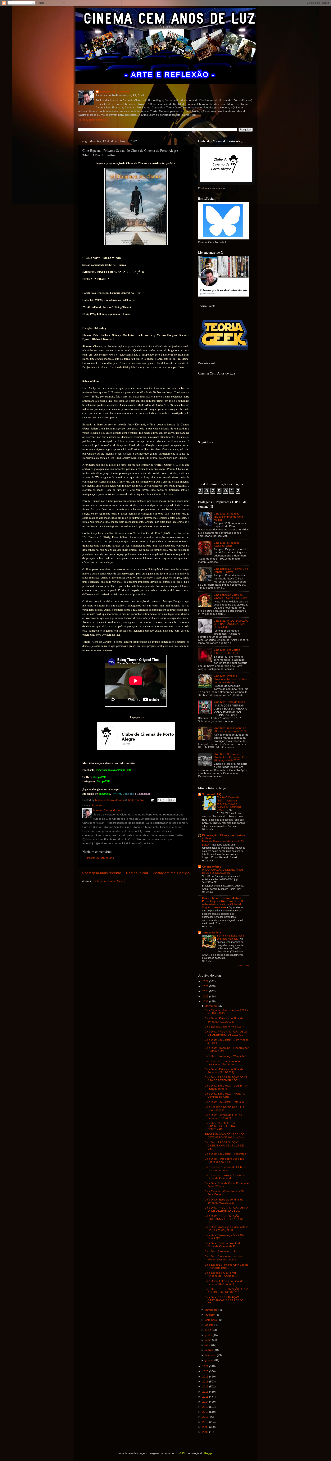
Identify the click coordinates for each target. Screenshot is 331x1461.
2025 (205, 986)
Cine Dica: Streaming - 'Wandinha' (225, 1056)
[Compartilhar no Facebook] (170, 800)
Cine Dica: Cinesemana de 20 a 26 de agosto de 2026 (230, 730)
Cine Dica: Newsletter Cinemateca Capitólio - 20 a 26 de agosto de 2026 (230, 757)
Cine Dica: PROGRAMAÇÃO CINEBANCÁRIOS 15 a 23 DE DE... (224, 1145)
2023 (205, 996)
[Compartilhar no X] (167, 800)
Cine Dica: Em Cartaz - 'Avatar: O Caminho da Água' (225, 1095)
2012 (205, 1411)
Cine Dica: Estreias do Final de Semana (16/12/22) (223, 1116)
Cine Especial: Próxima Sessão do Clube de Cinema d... (225, 1177)
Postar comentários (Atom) (109, 881)
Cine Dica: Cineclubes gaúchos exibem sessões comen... (223, 1258)
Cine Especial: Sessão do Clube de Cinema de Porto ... (226, 1169)
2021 (205, 1366)
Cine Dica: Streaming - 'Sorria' (223, 1251)
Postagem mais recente (101, 873)
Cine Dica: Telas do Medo (229, 702)
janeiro (209, 1360)
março (209, 1350)
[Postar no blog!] (163, 800)
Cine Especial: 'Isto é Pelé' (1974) (225, 1026)
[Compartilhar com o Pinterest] (174, 800)
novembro (211, 1309)
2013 (205, 1406)
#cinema (97, 805)
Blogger (208, 1453)
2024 (205, 991)
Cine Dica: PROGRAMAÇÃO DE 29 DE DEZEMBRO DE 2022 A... (226, 1033)
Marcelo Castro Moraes (114, 91)
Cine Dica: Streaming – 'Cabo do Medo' (228, 544)
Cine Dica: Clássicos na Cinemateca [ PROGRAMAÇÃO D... (226, 1229)
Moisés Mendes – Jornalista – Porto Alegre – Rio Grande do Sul (223, 900)
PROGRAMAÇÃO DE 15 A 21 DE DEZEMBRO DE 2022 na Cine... (225, 1136)
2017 (205, 1386)
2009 (205, 1427)
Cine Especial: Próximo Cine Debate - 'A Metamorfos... (226, 1266)
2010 (205, 1422)
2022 (205, 1001)
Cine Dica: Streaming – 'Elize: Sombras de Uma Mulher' (228, 516)
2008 (205, 1432)
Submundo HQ (211, 794)
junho (209, 1335)
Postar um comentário (100, 857)
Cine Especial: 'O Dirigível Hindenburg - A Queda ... (221, 1274)
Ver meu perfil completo (92, 119)
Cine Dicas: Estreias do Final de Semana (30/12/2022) (224, 1020)
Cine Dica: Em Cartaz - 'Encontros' (226, 1153)
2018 (205, 1381)
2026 (205, 981)
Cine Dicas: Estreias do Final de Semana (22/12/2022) (224, 1071)
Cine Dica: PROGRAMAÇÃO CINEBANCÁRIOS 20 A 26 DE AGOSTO (231, 623)
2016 (205, 1391)
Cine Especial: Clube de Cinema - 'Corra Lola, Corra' (231, 596)
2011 (205, 1416)
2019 (205, 1376)
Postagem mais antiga (171, 873)
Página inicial (137, 873)
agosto (209, 1324)
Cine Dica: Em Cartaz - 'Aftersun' (224, 1101)
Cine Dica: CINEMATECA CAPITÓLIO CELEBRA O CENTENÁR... (221, 1126)
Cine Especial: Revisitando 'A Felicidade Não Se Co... (222, 1063)
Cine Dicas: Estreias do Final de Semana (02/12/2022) (224, 1283)
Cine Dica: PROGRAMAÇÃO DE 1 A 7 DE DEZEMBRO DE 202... (226, 1291)
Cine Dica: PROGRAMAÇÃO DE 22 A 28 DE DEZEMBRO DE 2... (226, 1079)
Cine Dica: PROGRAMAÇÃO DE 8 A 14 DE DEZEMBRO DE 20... (226, 1209)
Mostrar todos (243, 966)
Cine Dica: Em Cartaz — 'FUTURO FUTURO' (228, 651)
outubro (210, 1314)
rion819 (180, 1453)
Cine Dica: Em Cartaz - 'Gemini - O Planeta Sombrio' (226, 1087)
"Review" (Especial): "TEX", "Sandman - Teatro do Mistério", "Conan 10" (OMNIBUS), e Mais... (230, 804)
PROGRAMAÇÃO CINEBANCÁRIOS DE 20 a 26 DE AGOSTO (222, 871)
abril (208, 1345)
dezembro (211, 1006)
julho (208, 1329)
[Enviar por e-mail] (159, 800)
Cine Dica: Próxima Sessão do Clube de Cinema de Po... (223, 1245)
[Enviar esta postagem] (152, 800)
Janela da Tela (211, 932)
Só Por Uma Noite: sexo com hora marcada (230, 937)
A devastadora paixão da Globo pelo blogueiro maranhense (222, 906)
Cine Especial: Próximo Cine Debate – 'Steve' (231, 570)
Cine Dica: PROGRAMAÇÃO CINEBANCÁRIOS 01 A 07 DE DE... (224, 1300)
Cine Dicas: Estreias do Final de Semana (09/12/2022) (224, 1201)
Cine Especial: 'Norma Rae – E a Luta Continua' (224, 1108)
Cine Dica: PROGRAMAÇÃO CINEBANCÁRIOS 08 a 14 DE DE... (224, 1218)
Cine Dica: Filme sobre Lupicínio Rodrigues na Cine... (224, 1160)
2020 (205, 1371)
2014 (205, 1401)
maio (208, 1340)
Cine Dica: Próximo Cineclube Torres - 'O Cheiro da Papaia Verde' (231, 678)
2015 (205, 1396)
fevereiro (211, 1355)
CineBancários (211, 866)
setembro (211, 1319)
